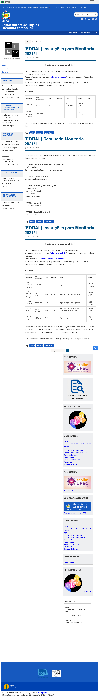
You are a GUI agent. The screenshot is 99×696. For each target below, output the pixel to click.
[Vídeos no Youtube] (89, 19)
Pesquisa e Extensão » (10, 144)
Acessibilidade (60, 7)
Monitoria (49, 133)
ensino (40, 133)
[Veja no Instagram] (93, 19)
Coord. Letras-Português (73, 450)
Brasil (7, 2)
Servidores (6, 205)
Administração (7, 86)
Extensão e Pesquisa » (10, 97)
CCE (65, 448)
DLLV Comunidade (71, 457)
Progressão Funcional (10, 141)
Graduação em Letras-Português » (10, 116)
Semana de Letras (71, 464)
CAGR (66, 441)
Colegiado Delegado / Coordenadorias (10, 90)
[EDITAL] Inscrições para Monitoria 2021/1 (59, 51)
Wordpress (42, 692)
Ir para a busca (32, 7)
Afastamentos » (8, 151)
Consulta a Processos (10, 164)
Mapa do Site (84, 7)
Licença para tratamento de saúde (11, 155)
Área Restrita (73, 33)
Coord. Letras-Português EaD (75, 453)
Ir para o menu (20, 7)
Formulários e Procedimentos (8, 160)
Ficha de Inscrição (58, 77)
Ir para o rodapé (44, 7)
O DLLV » (5, 69)
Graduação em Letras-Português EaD (10, 121)
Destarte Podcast (71, 455)
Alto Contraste (72, 7)
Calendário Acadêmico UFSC (75, 513)
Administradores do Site (89, 33)
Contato (5, 72)
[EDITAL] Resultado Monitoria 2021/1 (54, 141)
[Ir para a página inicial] (27, 42)
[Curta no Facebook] (82, 19)
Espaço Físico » (7, 183)
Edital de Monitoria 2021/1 (51, 258)
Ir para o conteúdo (7, 7)
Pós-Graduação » (8, 126)
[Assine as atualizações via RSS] (96, 19)
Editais (4, 187)
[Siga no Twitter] (85, 19)
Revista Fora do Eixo (72, 459)
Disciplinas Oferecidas (10, 202)
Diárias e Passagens (10, 147)
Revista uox (68, 462)
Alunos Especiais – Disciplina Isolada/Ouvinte (12, 179)
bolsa (32, 133)
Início (4, 65)
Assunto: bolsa (37, 42)
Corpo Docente (8, 94)
